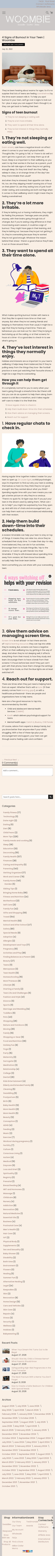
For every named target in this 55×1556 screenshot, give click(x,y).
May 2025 (20, 1426)
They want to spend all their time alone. (25, 125)
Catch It (30, 722)
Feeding (7, 1129)
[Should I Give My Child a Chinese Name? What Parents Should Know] (6, 1360)
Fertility (7, 1145)
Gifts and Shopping (13, 912)
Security (7, 1321)
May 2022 (32, 1474)
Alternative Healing (13, 1281)
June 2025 (7, 1426)
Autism (7, 1157)
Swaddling (8, 1093)
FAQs (14, 1537)
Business (7, 1221)
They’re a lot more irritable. (19, 121)
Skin (5, 1293)
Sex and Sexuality (12, 1249)
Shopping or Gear (12, 1037)
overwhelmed (43, 93)
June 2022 (19, 1474)
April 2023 (44, 1458)
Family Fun (8, 908)
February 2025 (23, 1430)
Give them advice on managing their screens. (28, 413)
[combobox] (27, 797)
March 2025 (8, 1430)
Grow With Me (6, 1536)
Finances (7, 860)
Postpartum (9, 1097)
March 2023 (8, 1462)
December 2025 (43, 1414)
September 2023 (27, 1454)
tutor (40, 687)
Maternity (8, 1057)
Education (8, 848)
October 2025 (27, 1418)
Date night (8, 820)
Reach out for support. (17, 417)
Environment (9, 1265)
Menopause (9, 969)
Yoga (6, 1049)
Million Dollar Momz (17, 1547)
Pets (5, 1017)
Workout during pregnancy (16, 1141)
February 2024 (24, 1446)
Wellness (7, 1325)
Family (6, 1033)
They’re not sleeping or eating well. (23, 117)
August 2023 (44, 1454)
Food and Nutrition (12, 1041)
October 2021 (9, 1486)
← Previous (7, 759)
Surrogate (8, 1061)
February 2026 (9, 1414)
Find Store (49, 1)
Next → (16, 759)
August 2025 (27, 1422)
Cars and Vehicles (12, 1305)
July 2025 (41, 1422)
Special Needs (10, 932)
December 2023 (10, 1450)
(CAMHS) (20, 711)
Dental (6, 1077)
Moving (7, 1029)
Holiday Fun (9, 1045)
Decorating (9, 852)
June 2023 (19, 1458)
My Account (17, 1529)
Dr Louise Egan (25, 479)
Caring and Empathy (13, 864)
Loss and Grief (10, 1169)
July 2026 (22, 1406)
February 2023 (23, 1462)
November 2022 (28, 1466)
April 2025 (32, 1426)
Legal (6, 1285)
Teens (6, 965)
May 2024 (32, 1442)
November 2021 (27, 1482)
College (7, 1073)
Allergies (7, 940)
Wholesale (17, 1533)
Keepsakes (8, 1289)
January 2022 (40, 1478)
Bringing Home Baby (13, 892)
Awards (29, 1525)
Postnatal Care (11, 1225)
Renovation (9, 1209)
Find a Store (17, 1541)
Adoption (8, 936)
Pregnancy (8, 948)
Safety (6, 928)
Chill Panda (47, 722)
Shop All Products (6, 1543)
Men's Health (9, 1229)
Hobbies (7, 1329)
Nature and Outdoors (14, 1025)
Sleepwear (7, 1531)
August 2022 (44, 1470)
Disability (8, 1257)
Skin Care (8, 1309)
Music (6, 1133)
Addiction (8, 1205)
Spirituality (9, 1173)
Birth (5, 1101)
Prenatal (7, 1181)
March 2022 (8, 1478)
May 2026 (7, 1410)
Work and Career (11, 876)
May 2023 (32, 1458)
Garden (8, 884)
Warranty (42, 1531)
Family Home (9, 880)
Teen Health (9, 973)
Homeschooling (11, 977)
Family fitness (10, 812)
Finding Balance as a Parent (17, 956)
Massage (8, 1193)
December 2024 (10, 1434)
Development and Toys (14, 944)
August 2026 (8, 1406)
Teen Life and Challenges (13, 44)
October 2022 (9, 1470)
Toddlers (7, 1013)
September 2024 (27, 1438)
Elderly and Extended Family (17, 1085)
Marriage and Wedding (14, 1009)
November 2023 (28, 1450)
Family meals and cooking (16, 840)
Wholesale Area (43, 6)
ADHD (6, 1125)
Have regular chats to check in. (21, 405)
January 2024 (41, 1446)
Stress (6, 1317)
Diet (5, 828)
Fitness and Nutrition (13, 896)
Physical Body (10, 1241)
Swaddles (7, 1524)
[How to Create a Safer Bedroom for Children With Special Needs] (6, 1387)
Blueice (38, 722)
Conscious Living (11, 1153)
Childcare (8, 1197)
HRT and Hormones (12, 1189)
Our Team (17, 1525)
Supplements (10, 1245)
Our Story (16, 1521)
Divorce (7, 1001)
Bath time (8, 1261)
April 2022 (44, 1474)
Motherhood (9, 900)
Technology (9, 816)
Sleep (6, 844)
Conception (9, 1121)
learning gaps (28, 690)
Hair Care (8, 1233)
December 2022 (10, 1466)
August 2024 (44, 1438)
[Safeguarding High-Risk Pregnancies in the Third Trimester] (6, 1369)
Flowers (7, 1269)
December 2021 (9, 1482)
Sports (6, 1005)
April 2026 (19, 1410)
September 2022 (27, 1470)
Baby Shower (9, 1253)
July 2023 (7, 1458)
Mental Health (10, 920)
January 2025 (40, 1430)
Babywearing (10, 1333)
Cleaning (7, 1089)
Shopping (8, 1021)
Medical (7, 1161)
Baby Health (9, 1105)
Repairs (7, 1313)
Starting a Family (11, 989)
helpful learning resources (17, 643)
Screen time (7, 640)
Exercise (7, 1137)
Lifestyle (7, 985)
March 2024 (8, 1446)
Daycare (7, 1165)
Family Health (10, 856)
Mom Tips (8, 836)
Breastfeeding (10, 1185)
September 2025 (10, 1422)
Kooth (10, 715)
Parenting (8, 868)
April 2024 (45, 1442)
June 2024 (19, 1442)
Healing (7, 1273)
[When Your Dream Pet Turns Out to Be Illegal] (6, 1351)
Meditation (9, 1065)
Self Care (8, 904)
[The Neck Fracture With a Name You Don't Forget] (6, 1378)
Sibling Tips (9, 888)
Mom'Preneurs (10, 981)
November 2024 (29, 1434)
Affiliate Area (44, 1535)
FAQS (41, 1)
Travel (6, 916)
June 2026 (34, 1406)
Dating (6, 824)
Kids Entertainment (12, 1081)
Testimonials (32, 1521)
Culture (7, 1149)
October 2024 (9, 1438)
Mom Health (9, 1109)
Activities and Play (12, 952)
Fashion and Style (12, 997)
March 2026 (33, 1410)
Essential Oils (10, 1217)
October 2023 (9, 1454)
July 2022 (7, 1474)
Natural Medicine (11, 1213)
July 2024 (7, 1442)
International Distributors (44, 1540)
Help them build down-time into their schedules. (29, 409)
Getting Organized (12, 872)
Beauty (7, 961)
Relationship (9, 1069)
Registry (7, 1177)
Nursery (7, 1201)
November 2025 (10, 1418)
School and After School (15, 924)
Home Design (10, 1301)
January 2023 (40, 1462)
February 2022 (23, 1478)
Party (6, 1053)
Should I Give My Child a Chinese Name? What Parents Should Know (30, 1360)
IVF (5, 1237)
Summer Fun (9, 1277)
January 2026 (26, 1414)
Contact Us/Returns (45, 4)
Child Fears (9, 832)
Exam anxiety (8, 147)
